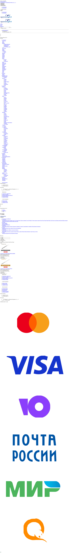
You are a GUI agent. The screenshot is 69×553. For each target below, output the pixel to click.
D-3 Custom (4, 48)
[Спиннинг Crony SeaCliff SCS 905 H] (5, 267)
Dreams (5, 59)
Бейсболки (4, 233)
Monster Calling (6, 45)
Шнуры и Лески (4, 75)
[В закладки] (5, 273)
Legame (3, 56)
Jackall (5, 119)
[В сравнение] (6, 273)
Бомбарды (3, 228)
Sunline (5, 79)
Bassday (5, 97)
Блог (1, 25)
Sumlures (5, 111)
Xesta (3, 71)
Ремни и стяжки (19, 231)
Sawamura (5, 144)
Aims (3, 41)
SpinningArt (6, 61)
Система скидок (4, 201)
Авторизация (4, 12)
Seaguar (5, 77)
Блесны (3, 86)
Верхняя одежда (4, 178)
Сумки (3, 172)
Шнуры (3, 78)
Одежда (3, 232)
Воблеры (3, 112)
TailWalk (5, 176)
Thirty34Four (6, 143)
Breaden (3, 43)
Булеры (7, 228)
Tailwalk (3, 221)
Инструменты (4, 163)
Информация (4, 274)
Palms (3, 62)
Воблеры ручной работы (8, 122)
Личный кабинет (5, 182)
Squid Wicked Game (7, 46)
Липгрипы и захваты (5, 164)
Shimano (3, 64)
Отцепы (3, 165)
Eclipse (3, 50)
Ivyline (3, 54)
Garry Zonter (6, 175)
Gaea (5, 102)
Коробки (3, 168)
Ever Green (6, 101)
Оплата (1, 24)
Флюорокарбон (4, 76)
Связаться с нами (5, 202)
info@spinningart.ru (3, 1)
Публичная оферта (5, 196)
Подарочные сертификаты (6, 218)
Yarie (3, 72)
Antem (5, 87)
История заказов (5, 289)
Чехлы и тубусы (4, 173)
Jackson (3, 55)
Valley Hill (3, 69)
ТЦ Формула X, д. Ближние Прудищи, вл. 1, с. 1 (8, 2)
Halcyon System (6, 116)
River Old (5, 93)
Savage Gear (4, 63)
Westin (3, 70)
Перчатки (3, 179)
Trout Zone (5, 138)
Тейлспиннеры (4, 149)
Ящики (3, 167)
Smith (3, 65)
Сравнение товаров (5, 291)
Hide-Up (3, 53)
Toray (5, 85)
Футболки (3, 180)
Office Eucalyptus (6, 92)
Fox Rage (5, 132)
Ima (4, 103)
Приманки (4, 225)
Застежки (3, 159)
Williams (5, 95)
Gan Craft (3, 52)
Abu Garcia (4, 40)
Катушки (3, 73)
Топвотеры (4, 151)
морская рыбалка (3, 216)
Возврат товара (4, 200)
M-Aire (41, 220)
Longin (5, 105)
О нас (1, 23)
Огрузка (3, 153)
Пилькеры (4, 126)
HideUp (5, 117)
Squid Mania (4, 66)
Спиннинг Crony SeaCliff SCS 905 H (6, 268)
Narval (3, 57)
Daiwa (3, 49)
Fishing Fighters (6, 81)
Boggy (3, 42)
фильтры (2, 217)
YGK (5, 82)
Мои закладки (4, 290)
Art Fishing (6, 88)
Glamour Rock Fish (7, 44)
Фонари (3, 166)
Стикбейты (4, 147)
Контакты (2, 26)
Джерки (3, 125)
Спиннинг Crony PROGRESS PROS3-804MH (7, 253)
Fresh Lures (6, 136)
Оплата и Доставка (5, 194)
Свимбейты (18, 226)
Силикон (3, 135)
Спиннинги (4, 210)
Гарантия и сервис (5, 279)
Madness (5, 106)
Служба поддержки (5, 199)
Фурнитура (4, 157)
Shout (5, 129)
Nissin (3, 58)
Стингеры (3, 160)
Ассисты (3, 158)
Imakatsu (5, 118)
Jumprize (5, 104)
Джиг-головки (4, 155)
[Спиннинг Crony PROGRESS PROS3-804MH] (5, 252)
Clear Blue (5, 140)
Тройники (3, 161)
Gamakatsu (24, 220)
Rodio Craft (50, 220)
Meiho (5, 171)
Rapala (5, 120)
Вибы (3, 96)
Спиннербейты (4, 145)
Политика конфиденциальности (7, 195)
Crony (3, 47)
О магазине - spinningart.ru (6, 193)
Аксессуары (4, 162)
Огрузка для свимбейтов (6, 156)
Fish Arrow (6, 142)
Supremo (3, 67)
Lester (5, 60)
